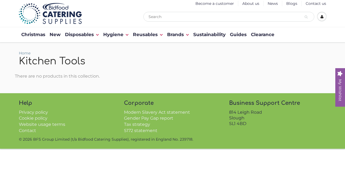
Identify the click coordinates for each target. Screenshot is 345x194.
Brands (175, 34)
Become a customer (214, 3)
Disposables (79, 34)
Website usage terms (42, 124)
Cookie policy (33, 118)
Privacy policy (33, 112)
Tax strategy (137, 124)
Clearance (262, 34)
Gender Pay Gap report (148, 118)
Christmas (33, 34)
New (55, 34)
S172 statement (140, 130)
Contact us (316, 3)
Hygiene (113, 34)
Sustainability (209, 34)
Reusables (145, 34)
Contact (27, 130)
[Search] (306, 17)
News (273, 3)
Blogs (291, 3)
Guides (238, 34)
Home (24, 53)
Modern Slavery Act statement (157, 112)
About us (250, 3)
